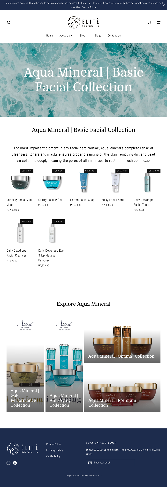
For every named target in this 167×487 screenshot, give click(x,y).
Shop (83, 35)
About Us (65, 35)
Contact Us (114, 35)
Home (49, 35)
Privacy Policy (53, 444)
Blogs (98, 35)
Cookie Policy (53, 456)
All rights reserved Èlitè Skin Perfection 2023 (84, 475)
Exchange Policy (54, 450)
